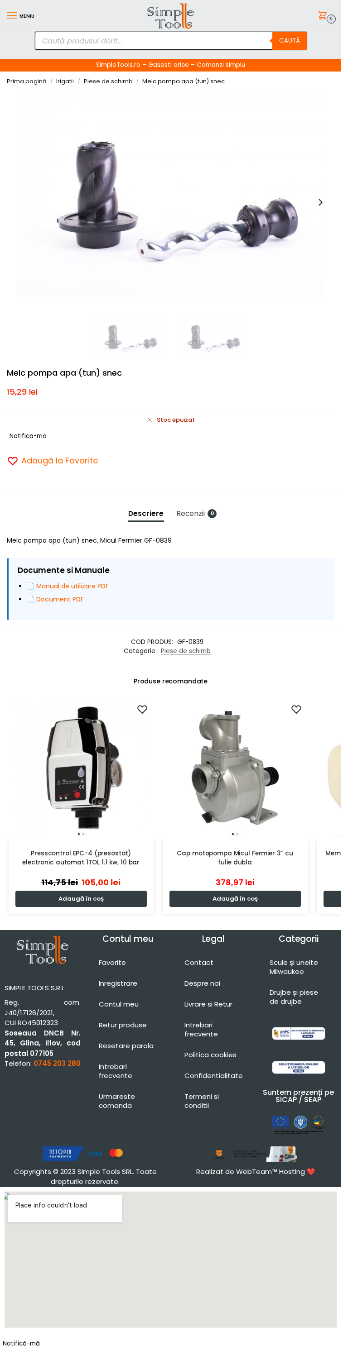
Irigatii (65, 81)
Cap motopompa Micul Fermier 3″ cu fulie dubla (235, 858)
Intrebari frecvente (115, 1071)
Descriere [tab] (146, 513)
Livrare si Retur (208, 1004)
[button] (324, 16)
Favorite (112, 962)
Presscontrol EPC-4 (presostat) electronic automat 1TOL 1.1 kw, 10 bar (81, 858)
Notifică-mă (28, 436)
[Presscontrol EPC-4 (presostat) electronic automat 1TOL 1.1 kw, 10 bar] (81, 768)
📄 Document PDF (55, 599)
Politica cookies (210, 1054)
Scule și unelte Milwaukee (294, 967)
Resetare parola (126, 1045)
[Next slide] (320, 202)
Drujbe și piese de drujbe (294, 997)
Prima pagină (27, 81)
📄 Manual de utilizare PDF (68, 586)
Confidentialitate (213, 1075)
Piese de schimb (108, 81)
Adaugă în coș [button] (81, 898)
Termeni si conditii (201, 1101)
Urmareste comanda (117, 1101)
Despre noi (202, 983)
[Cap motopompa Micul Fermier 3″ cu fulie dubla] (235, 768)
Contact (198, 962)
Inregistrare (118, 983)
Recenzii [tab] (195, 513)
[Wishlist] (142, 709)
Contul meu (119, 1004)
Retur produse (123, 1025)
